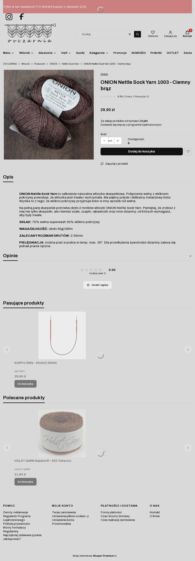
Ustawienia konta (63, 519)
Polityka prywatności (16, 523)
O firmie (155, 516)
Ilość (104, 134)
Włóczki (25, 64)
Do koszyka (25, 383)
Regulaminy (10, 531)
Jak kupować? (12, 538)
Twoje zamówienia (64, 512)
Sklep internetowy (93, 556)
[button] (137, 34)
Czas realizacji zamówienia (118, 519)
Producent (39, 64)
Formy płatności (111, 512)
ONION (53, 64)
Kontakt (155, 512)
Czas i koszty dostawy (115, 516)
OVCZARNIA (10, 64)
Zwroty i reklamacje (15, 512)
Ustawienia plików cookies (69, 516)
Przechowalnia (61, 523)
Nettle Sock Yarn (70, 64)
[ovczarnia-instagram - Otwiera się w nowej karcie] (8, 17)
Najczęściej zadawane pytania (22, 535)
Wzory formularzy (14, 527)
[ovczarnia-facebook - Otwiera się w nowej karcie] (20, 17)
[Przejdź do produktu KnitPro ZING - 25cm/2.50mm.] (62, 335)
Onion (104, 74)
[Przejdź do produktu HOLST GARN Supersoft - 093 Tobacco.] (62, 433)
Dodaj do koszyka (141, 151)
